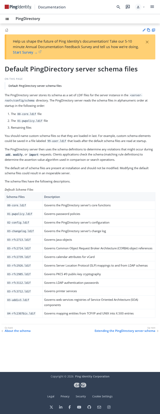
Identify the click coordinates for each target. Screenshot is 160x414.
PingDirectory (28, 18)
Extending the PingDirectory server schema (125, 331)
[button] (140, 7)
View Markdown (148, 30)
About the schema (18, 331)
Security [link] (81, 396)
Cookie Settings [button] (102, 396)
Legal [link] (50, 396)
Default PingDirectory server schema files (35, 86)
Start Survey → (25, 52)
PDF (153, 30)
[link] (18, 7)
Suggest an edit (144, 30)
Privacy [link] (64, 396)
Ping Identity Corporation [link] (92, 376)
